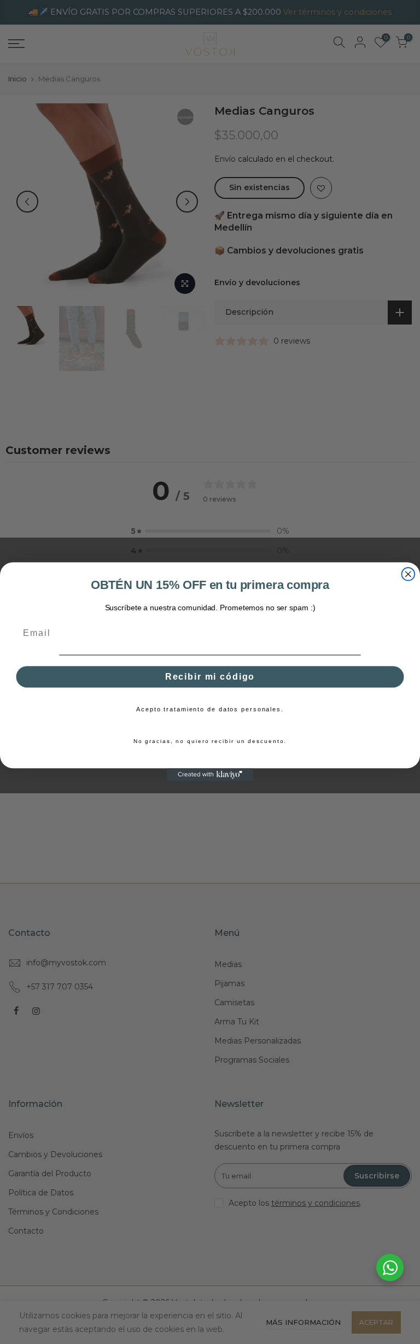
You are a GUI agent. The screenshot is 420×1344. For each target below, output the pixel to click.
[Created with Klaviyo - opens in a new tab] (210, 775)
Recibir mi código (210, 677)
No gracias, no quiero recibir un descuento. (210, 742)
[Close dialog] (408, 574)
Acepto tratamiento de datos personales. (210, 709)
